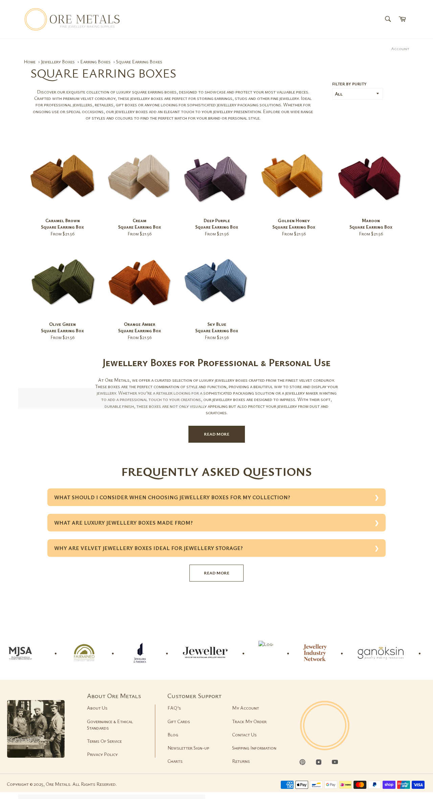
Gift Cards (178, 721)
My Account (245, 708)
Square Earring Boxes (139, 61)
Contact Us (244, 734)
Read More (216, 434)
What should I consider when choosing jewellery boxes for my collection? (172, 497)
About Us (97, 708)
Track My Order (249, 721)
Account (400, 48)
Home (30, 61)
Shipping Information (254, 747)
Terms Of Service (104, 741)
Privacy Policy (102, 754)
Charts (175, 761)
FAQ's (174, 708)
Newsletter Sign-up (188, 747)
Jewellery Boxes (58, 61)
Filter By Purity (349, 83)
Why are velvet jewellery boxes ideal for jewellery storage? (148, 548)
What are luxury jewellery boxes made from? (123, 522)
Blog (172, 734)
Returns (241, 761)
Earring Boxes (96, 61)
